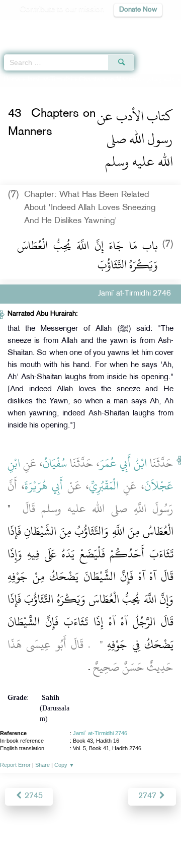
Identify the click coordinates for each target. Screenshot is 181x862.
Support (76, 832)
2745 (33, 796)
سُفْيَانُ (55, 463)
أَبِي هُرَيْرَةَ (44, 485)
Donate (90, 844)
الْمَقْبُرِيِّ (104, 485)
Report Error (15, 765)
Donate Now (138, 10)
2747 (148, 796)
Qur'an (33, 28)
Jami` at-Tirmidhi (49, 80)
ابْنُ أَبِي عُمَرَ (123, 463)
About (21, 832)
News (46, 832)
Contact (153, 832)
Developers (115, 832)
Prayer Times (111, 28)
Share (42, 765)
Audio (151, 28)
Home (12, 80)
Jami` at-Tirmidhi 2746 (100, 733)
